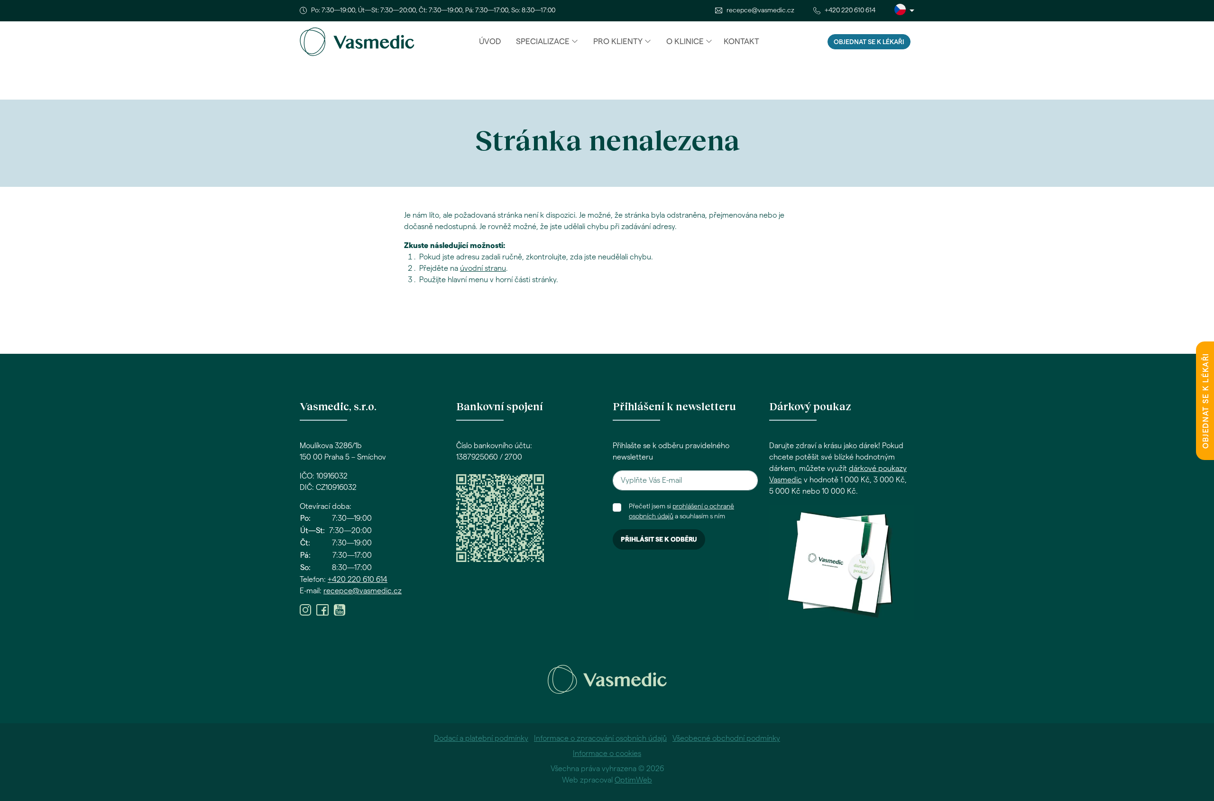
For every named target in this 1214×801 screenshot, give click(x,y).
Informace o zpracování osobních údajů (600, 738)
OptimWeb (633, 780)
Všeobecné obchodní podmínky (726, 738)
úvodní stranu (483, 268)
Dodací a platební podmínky (481, 738)
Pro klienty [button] (618, 41)
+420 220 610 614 (850, 10)
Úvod (490, 41)
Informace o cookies (607, 753)
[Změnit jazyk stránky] (904, 11)
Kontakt (741, 41)
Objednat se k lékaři (869, 42)
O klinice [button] (685, 41)
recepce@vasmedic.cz (760, 10)
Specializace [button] (543, 41)
